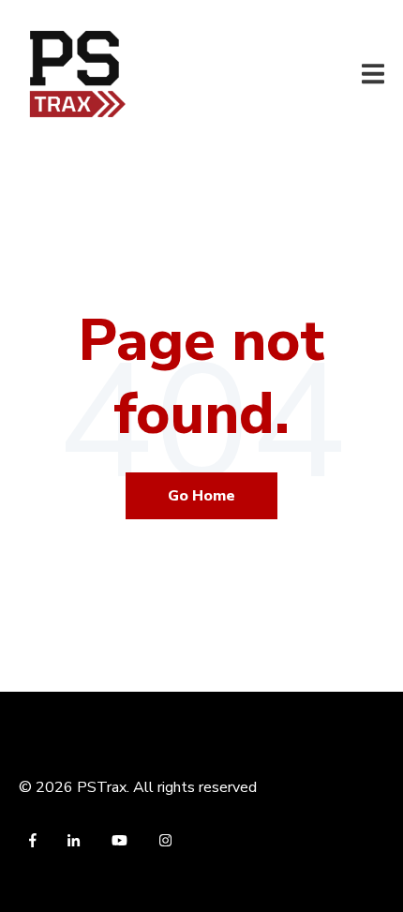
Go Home (201, 496)
